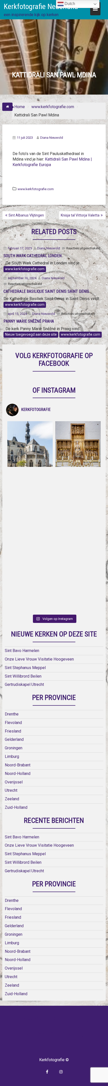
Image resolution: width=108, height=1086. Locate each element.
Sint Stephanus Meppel (25, 667)
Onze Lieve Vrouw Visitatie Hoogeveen (39, 659)
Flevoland (13, 722)
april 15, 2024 (17, 314)
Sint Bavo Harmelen (22, 650)
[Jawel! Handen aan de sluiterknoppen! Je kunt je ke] (30, 540)
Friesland (13, 731)
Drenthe (12, 714)
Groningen (13, 748)
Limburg (12, 756)
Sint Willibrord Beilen (23, 676)
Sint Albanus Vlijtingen (26, 215)
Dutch (69, 4)
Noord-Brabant (17, 765)
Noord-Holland (17, 773)
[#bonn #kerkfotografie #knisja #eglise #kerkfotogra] (78, 540)
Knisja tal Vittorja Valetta (80, 215)
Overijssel (14, 782)
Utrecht (11, 790)
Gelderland (14, 739)
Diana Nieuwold (51, 137)
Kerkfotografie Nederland (41, 6)
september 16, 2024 (22, 278)
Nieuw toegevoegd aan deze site (31, 334)
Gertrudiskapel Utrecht (24, 684)
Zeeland (12, 799)
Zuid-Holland (16, 807)
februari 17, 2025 (20, 248)
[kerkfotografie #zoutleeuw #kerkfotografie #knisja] (30, 444)
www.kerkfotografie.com (36, 189)
